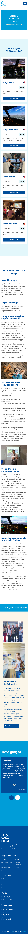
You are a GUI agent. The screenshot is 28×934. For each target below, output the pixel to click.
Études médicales (6, 885)
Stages (17, 859)
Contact (17, 867)
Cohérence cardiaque (7, 882)
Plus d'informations (11, 726)
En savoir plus (14, 98)
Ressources (4, 888)
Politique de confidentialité (8, 900)
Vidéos (3, 879)
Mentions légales (6, 897)
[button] (25, 3)
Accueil (13, 22)
